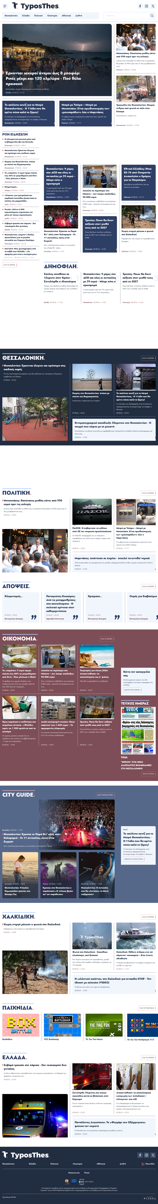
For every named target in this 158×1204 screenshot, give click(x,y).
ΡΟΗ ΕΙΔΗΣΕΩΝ (15, 134)
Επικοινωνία (74, 1172)
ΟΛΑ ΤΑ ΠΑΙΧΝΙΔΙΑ (147, 1008)
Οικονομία (52, 15)
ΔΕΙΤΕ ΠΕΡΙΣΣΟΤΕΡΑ (105, 795)
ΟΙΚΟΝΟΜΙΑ (19, 639)
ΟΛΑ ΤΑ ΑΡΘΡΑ (9, 265)
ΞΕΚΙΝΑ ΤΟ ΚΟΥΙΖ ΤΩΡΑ (133, 859)
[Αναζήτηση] (152, 15)
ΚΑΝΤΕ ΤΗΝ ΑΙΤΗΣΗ (132, 690)
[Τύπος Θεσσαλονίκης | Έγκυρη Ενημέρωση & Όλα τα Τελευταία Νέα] (36, 6)
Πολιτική (38, 15)
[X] (153, 6)
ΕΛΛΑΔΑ (13, 1057)
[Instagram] (146, 6)
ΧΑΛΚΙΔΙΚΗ (18, 917)
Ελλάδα (26, 15)
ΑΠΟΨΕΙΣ (15, 586)
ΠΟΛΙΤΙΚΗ (16, 493)
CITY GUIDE (17, 795)
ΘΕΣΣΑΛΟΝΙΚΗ (23, 358)
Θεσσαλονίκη (11, 15)
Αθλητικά (66, 15)
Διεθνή (78, 15)
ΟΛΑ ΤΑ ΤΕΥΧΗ (148, 774)
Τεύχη (87, 1172)
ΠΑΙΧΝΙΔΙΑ (17, 1008)
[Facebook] (140, 6)
